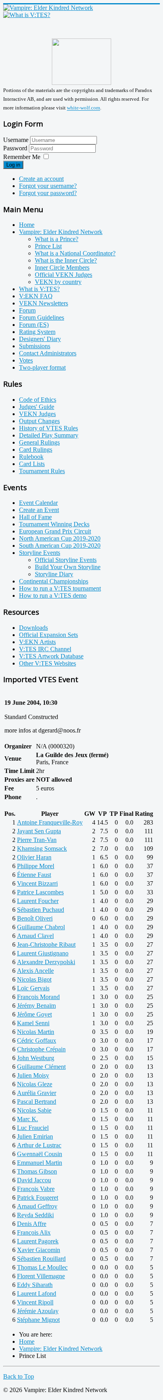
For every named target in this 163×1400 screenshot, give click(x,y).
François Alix (34, 1232)
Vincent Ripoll (35, 1302)
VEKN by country (58, 281)
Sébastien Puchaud (40, 909)
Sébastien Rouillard (41, 1258)
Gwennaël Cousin (39, 1154)
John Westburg (35, 1058)
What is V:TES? (39, 289)
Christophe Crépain (41, 1049)
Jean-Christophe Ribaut (46, 944)
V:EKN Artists (37, 642)
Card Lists (32, 463)
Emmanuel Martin (39, 1162)
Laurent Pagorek (38, 1241)
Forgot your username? (48, 185)
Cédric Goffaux (36, 1040)
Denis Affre (31, 1223)
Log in (13, 165)
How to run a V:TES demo (53, 595)
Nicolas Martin (35, 1031)
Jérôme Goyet (34, 1014)
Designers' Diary (40, 339)
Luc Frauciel (33, 1127)
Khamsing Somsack (42, 848)
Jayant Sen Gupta (39, 831)
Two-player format (42, 367)
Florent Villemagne (41, 1276)
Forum (27, 310)
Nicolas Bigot (34, 979)
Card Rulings (35, 449)
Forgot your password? (48, 193)
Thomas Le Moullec (42, 1267)
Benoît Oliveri (35, 918)
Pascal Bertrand (36, 1101)
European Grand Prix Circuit (55, 531)
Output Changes (39, 421)
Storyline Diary (54, 574)
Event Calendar (38, 502)
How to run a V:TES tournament (60, 588)
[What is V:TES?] (26, 15)
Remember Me (21, 156)
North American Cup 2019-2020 (59, 538)
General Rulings (39, 442)
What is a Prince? (56, 239)
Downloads (33, 627)
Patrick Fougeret (37, 1197)
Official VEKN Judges (63, 274)
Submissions (34, 346)
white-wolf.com (83, 108)
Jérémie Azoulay (38, 1311)
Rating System (37, 331)
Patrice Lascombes (40, 892)
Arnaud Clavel (35, 935)
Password (16, 148)
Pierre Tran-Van (37, 839)
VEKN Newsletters (43, 303)
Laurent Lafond (36, 1293)
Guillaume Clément (41, 1066)
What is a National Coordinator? (75, 253)
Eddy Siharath (35, 1284)
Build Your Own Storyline (67, 567)
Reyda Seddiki (35, 1215)
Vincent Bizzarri (37, 883)
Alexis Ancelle (35, 970)
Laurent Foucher (38, 901)
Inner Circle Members (62, 267)
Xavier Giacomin (38, 1250)
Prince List (48, 246)
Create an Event (39, 509)
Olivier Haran (34, 857)
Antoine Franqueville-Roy (50, 822)
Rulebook (31, 456)
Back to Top (18, 1376)
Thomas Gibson (37, 1171)
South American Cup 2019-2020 (59, 545)
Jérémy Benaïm (36, 1005)
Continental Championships (53, 581)
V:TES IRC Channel (45, 649)
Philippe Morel (35, 866)
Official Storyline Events (66, 559)
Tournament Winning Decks (54, 524)
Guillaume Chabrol (41, 927)
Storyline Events (39, 552)
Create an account (41, 178)
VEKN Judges (37, 413)
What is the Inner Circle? (66, 260)
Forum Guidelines (41, 317)
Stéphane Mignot (38, 1319)
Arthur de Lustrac (39, 1145)
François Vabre (36, 1188)
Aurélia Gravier (36, 1092)
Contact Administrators (47, 353)
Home (26, 224)
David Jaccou (34, 1180)
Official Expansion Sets (48, 634)
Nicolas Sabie (34, 1110)
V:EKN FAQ (36, 296)
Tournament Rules (42, 471)
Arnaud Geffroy (37, 1206)
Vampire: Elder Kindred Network (60, 231)
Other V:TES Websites (47, 663)
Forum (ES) (34, 324)
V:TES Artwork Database (51, 656)
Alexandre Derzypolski (46, 962)
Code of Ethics (37, 399)
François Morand (38, 996)
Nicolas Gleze (34, 1084)
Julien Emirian (35, 1136)
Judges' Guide (36, 406)
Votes (26, 360)
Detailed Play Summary (48, 435)
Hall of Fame (35, 517)
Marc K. (27, 1119)
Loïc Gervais (33, 988)
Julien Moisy (33, 1075)
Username (15, 139)
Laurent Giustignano (42, 953)
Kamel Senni (33, 1023)
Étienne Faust (34, 874)
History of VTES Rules (48, 428)
